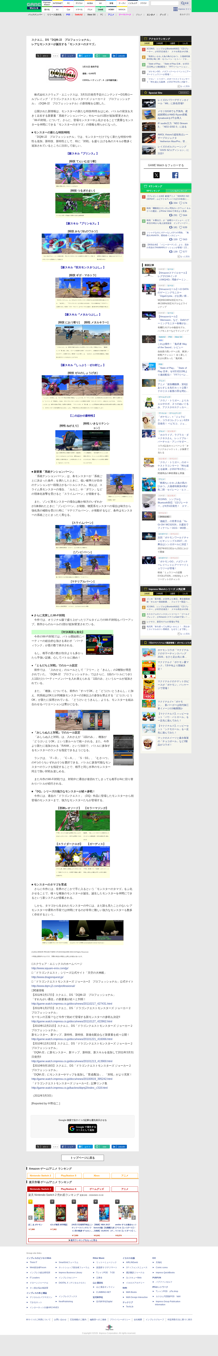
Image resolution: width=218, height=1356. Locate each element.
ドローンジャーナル (39, 1283)
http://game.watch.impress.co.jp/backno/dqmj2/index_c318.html (70, 1087)
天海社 (159, 1262)
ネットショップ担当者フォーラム (74, 1267)
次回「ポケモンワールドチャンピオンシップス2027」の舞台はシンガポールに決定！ (173, 541)
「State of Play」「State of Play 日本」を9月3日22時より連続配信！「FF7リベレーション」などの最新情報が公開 (168, 67)
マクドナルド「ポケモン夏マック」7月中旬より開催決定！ (173, 665)
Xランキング (155, 186)
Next (134, 1217)
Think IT (33, 1262)
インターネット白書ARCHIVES (44, 1307)
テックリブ (128, 1302)
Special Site (155, 92)
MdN (125, 1288)
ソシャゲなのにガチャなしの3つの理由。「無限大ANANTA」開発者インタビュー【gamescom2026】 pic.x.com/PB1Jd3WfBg (168, 235)
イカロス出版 (129, 1258)
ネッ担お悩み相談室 (39, 1288)
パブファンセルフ (164, 1282)
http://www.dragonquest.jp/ (47, 977)
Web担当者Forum (38, 1267)
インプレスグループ (155, 1319)
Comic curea (162, 1267)
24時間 (159, 43)
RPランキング (153, 191)
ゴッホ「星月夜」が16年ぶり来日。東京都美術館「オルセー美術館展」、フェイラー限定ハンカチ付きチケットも (168, 602)
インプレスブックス (68, 1296)
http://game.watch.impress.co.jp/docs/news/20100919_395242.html (72, 1078)
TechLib (129, 1306)
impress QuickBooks (165, 1272)
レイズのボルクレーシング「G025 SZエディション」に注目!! (173, 150)
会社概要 (138, 1319)
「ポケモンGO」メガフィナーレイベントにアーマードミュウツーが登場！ (173, 565)
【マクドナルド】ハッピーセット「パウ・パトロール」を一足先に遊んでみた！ (173, 717)
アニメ (124, 1175)
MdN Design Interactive (137, 1297)
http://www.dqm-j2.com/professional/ (53, 986)
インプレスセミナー (68, 1277)
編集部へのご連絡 (98, 1319)
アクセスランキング (159, 38)
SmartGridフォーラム (68, 1262)
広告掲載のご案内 (78, 1319)
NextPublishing (66, 1301)
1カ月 (185, 43)
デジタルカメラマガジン (41, 1297)
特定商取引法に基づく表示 (180, 1319)
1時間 (147, 43)
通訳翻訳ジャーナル (135, 1272)
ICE (154, 1258)
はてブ (87, 56)
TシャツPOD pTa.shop (167, 1291)
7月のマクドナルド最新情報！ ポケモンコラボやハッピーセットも (170, 644)
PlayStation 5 (68, 1175)
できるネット (36, 1302)
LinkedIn (121, 56)
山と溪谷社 (98, 1283)
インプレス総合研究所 (40, 1272)
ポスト (46, 56)
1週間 (172, 43)
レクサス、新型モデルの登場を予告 (163, 622)
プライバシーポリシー (120, 1319)
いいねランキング (179, 191)
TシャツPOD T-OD (105, 1272)
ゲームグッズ (97, 1189)
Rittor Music (99, 1258)
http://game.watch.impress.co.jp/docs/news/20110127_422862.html (72, 1021)
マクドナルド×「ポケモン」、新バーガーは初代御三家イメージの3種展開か (173, 705)
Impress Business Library (70, 1272)
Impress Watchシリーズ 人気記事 (167, 589)
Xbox (97, 1175)
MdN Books (131, 1292)
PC (101, 14)
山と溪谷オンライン (105, 1287)
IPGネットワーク (160, 1287)
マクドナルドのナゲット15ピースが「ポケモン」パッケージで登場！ (173, 684)
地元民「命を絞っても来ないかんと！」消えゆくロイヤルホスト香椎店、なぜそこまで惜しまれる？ (168, 629)
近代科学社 (98, 1297)
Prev (31, 1217)
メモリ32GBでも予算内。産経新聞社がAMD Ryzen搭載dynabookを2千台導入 (173, 114)
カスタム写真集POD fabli (168, 1296)
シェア (70, 56)
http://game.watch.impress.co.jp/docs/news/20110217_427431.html (72, 1003)
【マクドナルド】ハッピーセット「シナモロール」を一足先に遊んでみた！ (173, 729)
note (104, 56)
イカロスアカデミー (135, 1283)
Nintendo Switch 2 (40, 1175)
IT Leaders (35, 1277)
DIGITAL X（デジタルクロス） (73, 1283)
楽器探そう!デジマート (106, 1267)
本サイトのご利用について (38, 1319)
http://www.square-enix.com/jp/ (50, 968)
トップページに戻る (82, 1157)
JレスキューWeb (134, 1277)
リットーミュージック (106, 1262)
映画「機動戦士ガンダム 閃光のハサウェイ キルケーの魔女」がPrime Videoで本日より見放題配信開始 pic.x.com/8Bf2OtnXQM (169, 211)
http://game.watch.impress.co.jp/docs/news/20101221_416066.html (72, 1039)
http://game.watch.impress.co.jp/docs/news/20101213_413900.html (72, 1061)
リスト (55, 56)
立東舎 (99, 1277)
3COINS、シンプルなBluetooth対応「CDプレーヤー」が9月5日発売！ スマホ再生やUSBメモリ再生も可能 (168, 51)
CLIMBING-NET (103, 1292)
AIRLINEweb (132, 1262)
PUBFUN (156, 1277)
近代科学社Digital (104, 1301)
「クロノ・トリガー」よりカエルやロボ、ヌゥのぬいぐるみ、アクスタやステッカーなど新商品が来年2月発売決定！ (173, 407)
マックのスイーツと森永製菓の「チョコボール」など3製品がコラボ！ (173, 741)
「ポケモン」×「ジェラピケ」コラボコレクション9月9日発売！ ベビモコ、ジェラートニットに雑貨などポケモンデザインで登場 (173, 423)
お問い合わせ (60, 1319)
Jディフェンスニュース (136, 1267)
